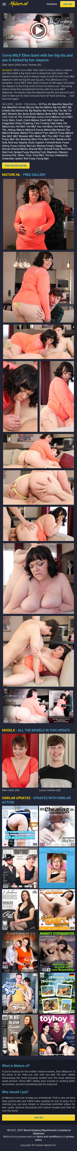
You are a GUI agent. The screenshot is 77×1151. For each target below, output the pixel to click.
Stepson (63, 152)
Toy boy (49, 155)
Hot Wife (58, 126)
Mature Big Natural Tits (57, 129)
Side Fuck (7, 152)
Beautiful (57, 104)
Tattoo (20, 155)
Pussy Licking (17, 145)
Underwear (8, 158)
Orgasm (39, 142)
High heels (56, 123)
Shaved (6, 149)
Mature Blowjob (10, 133)
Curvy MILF (66, 117)
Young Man (42, 158)
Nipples (23, 142)
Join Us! (67, 4)
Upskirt (19, 158)
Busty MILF (51, 113)
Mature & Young (34, 129)
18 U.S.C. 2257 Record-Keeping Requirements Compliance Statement (39, 1132)
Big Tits (58, 110)
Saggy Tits (61, 145)
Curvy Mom (8, 120)
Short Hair (65, 149)
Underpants (61, 155)
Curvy (40, 117)
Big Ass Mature (43, 107)
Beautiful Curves (16, 107)
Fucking (44, 123)
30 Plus (43, 104)
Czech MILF (46, 120)
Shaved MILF (36, 149)
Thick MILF (38, 155)
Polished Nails (53, 142)
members (52, 4)
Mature (20, 129)
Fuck (36, 123)
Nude (31, 142)
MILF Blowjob (20, 136)
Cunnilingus (29, 117)
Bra (20, 113)
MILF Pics (47, 136)
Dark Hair (58, 120)
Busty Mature (37, 113)
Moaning (25, 139)
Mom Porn (49, 139)
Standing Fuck (38, 152)
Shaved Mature (19, 149)
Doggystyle (8, 123)
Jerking (11, 129)
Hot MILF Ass (33, 126)
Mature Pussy (56, 133)
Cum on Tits (15, 117)
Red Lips (31, 145)
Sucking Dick (9, 155)
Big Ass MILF (60, 107)
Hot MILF (20, 126)
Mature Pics (26, 133)
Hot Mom (47, 126)
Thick (28, 155)
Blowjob (12, 113)
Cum (4, 117)
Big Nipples (35, 110)
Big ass (30, 107)
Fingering (28, 123)
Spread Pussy (21, 152)
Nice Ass (13, 142)
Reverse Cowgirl (45, 145)
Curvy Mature (52, 117)
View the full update (16, 165)
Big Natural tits (19, 110)
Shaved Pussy (51, 149)
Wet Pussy (29, 158)
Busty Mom (64, 113)
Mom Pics (37, 139)
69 (49, 104)
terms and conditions (48, 1136)
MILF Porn (59, 136)
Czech (19, 120)
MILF (9, 136)
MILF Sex (15, 139)
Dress (18, 123)
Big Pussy (48, 110)
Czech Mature (31, 120)
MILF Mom (35, 136)
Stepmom (52, 152)
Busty (26, 113)
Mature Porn (41, 133)
